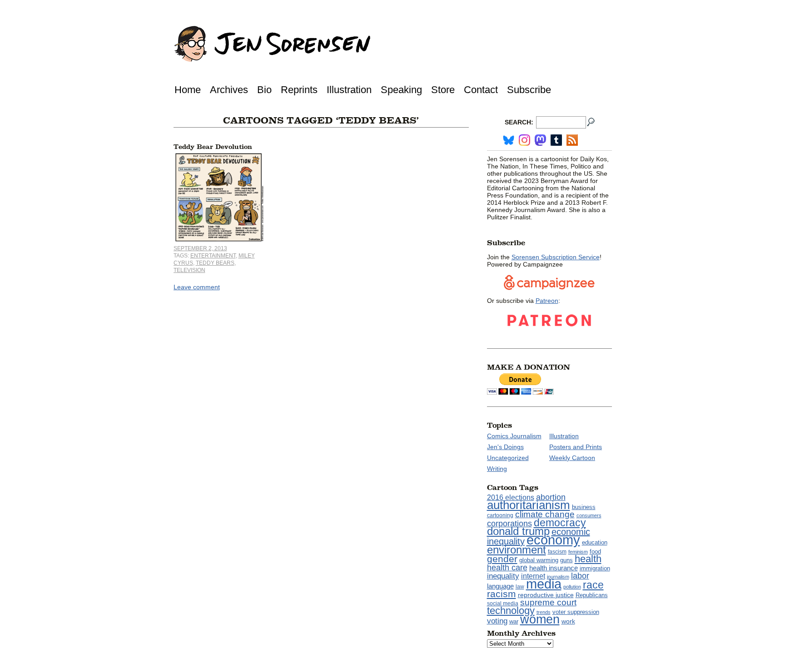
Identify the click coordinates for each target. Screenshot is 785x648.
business (584, 507)
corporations (509, 523)
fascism (557, 552)
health (588, 558)
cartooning (500, 515)
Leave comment (197, 287)
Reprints (299, 89)
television (189, 270)
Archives (229, 89)
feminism (578, 551)
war (513, 621)
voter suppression (575, 612)
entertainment (213, 255)
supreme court (548, 602)
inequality (503, 575)
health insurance (553, 568)
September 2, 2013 (200, 248)
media (543, 584)
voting (497, 621)
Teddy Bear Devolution (213, 147)
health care (507, 567)
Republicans (592, 595)
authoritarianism (528, 505)
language (500, 586)
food (595, 552)
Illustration (349, 89)
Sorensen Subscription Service (556, 257)
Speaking (401, 89)
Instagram (524, 140)
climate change (545, 514)
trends (544, 612)
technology (511, 610)
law (520, 587)
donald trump (518, 531)
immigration (595, 568)
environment (516, 550)
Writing (497, 468)
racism (501, 594)
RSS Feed (572, 140)
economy (553, 539)
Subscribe (529, 89)
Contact (481, 89)
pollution (572, 586)
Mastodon (540, 140)
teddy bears (215, 263)
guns (566, 560)
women (540, 619)
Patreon (547, 300)
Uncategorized (508, 457)
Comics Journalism (514, 436)
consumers (588, 515)
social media (502, 603)
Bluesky (508, 140)
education (594, 542)
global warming (538, 560)
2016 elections (510, 497)
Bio (264, 89)
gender (502, 559)
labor (580, 575)
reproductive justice (546, 595)
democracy (560, 523)
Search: (519, 122)
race (593, 585)
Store (443, 89)
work (568, 621)
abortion (551, 497)
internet (533, 576)
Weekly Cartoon (572, 457)
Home (187, 89)
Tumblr (556, 140)
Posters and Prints (575, 446)
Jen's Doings (505, 446)
